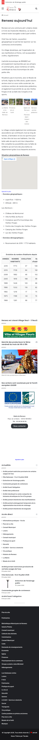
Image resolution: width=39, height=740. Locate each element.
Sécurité (6, 544)
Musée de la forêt (9, 561)
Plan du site (6, 612)
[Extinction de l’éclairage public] (8, 584)
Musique (5, 724)
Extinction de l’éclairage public (16, 2)
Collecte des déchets (9, 633)
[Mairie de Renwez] (14, 8)
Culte (3, 644)
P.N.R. (4, 680)
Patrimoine (5, 683)
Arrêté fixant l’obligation (11, 487)
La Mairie (6, 558)
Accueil (5, 15)
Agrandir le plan (6, 191)
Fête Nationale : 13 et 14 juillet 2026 (15, 477)
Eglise (4, 654)
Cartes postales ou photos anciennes (15, 713)
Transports (5, 707)
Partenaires (6, 618)
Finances (5, 657)
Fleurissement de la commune (12, 661)
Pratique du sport (9, 541)
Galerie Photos (7, 627)
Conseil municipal (9, 537)
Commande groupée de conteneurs (15, 484)
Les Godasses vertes (9, 673)
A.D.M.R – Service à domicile (13, 547)
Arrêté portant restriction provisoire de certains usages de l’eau (17, 568)
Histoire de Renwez (10, 554)
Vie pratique (7, 551)
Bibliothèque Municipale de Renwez (14, 623)
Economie (5, 650)
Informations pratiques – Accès (14, 520)
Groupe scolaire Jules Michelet (12, 664)
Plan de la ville (8, 524)
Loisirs (5, 531)
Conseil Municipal (9, 527)
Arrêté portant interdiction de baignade (17, 509)
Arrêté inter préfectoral (11, 490)
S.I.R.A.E (5, 690)
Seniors (4, 696)
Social (4, 703)
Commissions (6, 637)
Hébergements (8, 534)
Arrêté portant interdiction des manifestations (19, 500)
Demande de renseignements (12, 647)
